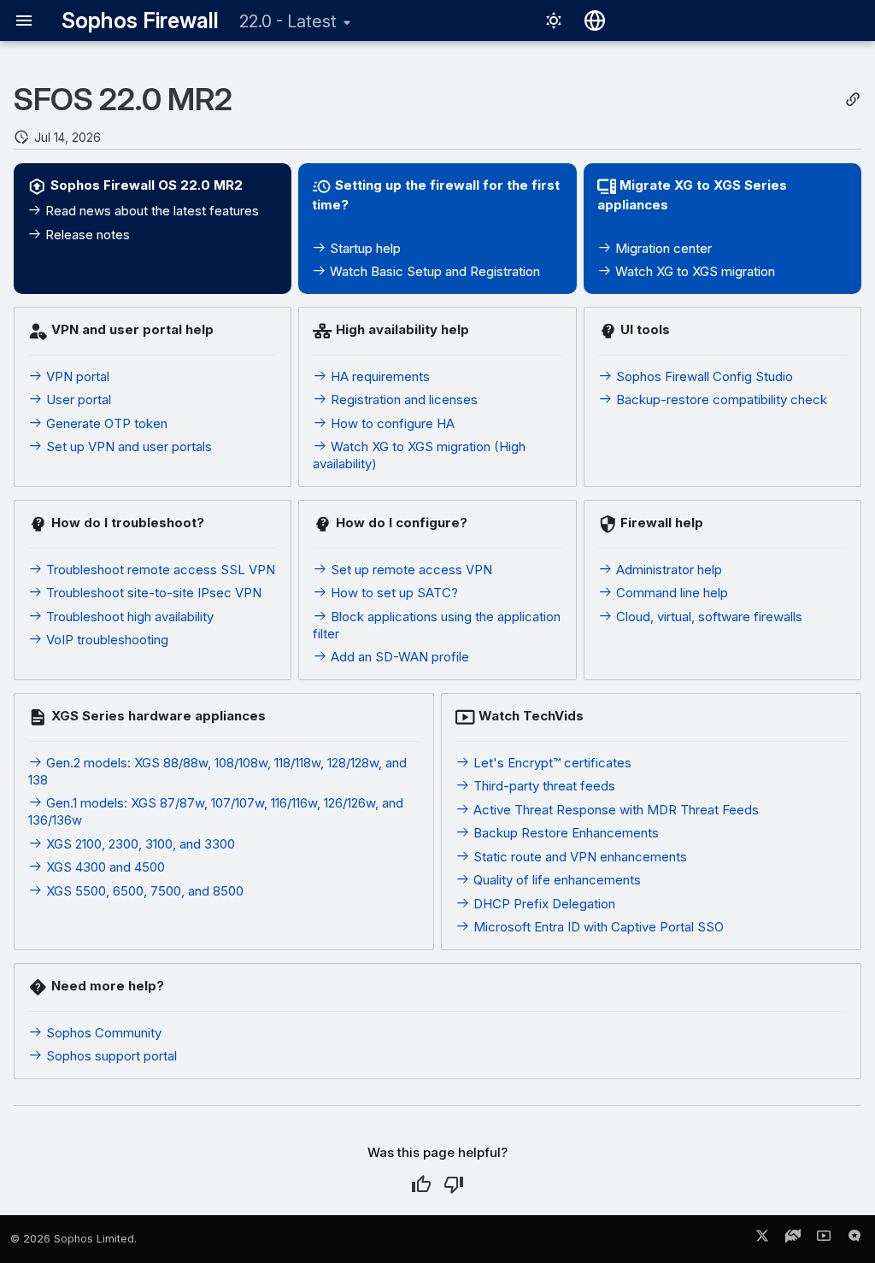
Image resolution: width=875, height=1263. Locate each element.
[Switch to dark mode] (554, 20)
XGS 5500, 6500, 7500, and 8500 (143, 891)
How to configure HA (391, 423)
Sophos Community (102, 1033)
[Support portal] (793, 1239)
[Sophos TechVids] (823, 1239)
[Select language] (595, 20)
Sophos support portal (110, 1056)
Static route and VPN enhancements (578, 857)
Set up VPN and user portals (127, 446)
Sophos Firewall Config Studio (703, 376)
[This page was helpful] (421, 1184)
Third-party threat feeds (542, 786)
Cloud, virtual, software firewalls (707, 616)
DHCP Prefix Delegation (542, 904)
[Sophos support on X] (762, 1239)
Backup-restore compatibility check (720, 399)
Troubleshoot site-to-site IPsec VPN (152, 593)
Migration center (662, 248)
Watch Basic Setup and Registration (433, 271)
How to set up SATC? (392, 593)
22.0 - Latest (288, 21)
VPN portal (76, 376)
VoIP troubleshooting (105, 640)
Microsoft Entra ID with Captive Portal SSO (597, 927)
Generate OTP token (105, 423)
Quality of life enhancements (555, 880)
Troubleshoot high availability (128, 616)
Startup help (363, 248)
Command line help (670, 593)
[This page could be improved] (453, 1184)
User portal (77, 399)
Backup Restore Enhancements (564, 833)
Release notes (86, 234)
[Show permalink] (852, 100)
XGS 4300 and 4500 (104, 867)
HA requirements (378, 376)
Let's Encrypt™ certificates (550, 763)
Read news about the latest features (150, 211)
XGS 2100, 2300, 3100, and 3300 (139, 844)
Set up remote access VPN (409, 569)
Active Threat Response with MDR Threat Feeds (614, 810)
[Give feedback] (854, 1239)
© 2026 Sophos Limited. (73, 1238)
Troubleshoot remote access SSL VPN (159, 569)
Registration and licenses (402, 399)
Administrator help (667, 569)
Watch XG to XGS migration (693, 271)
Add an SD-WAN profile (398, 657)
